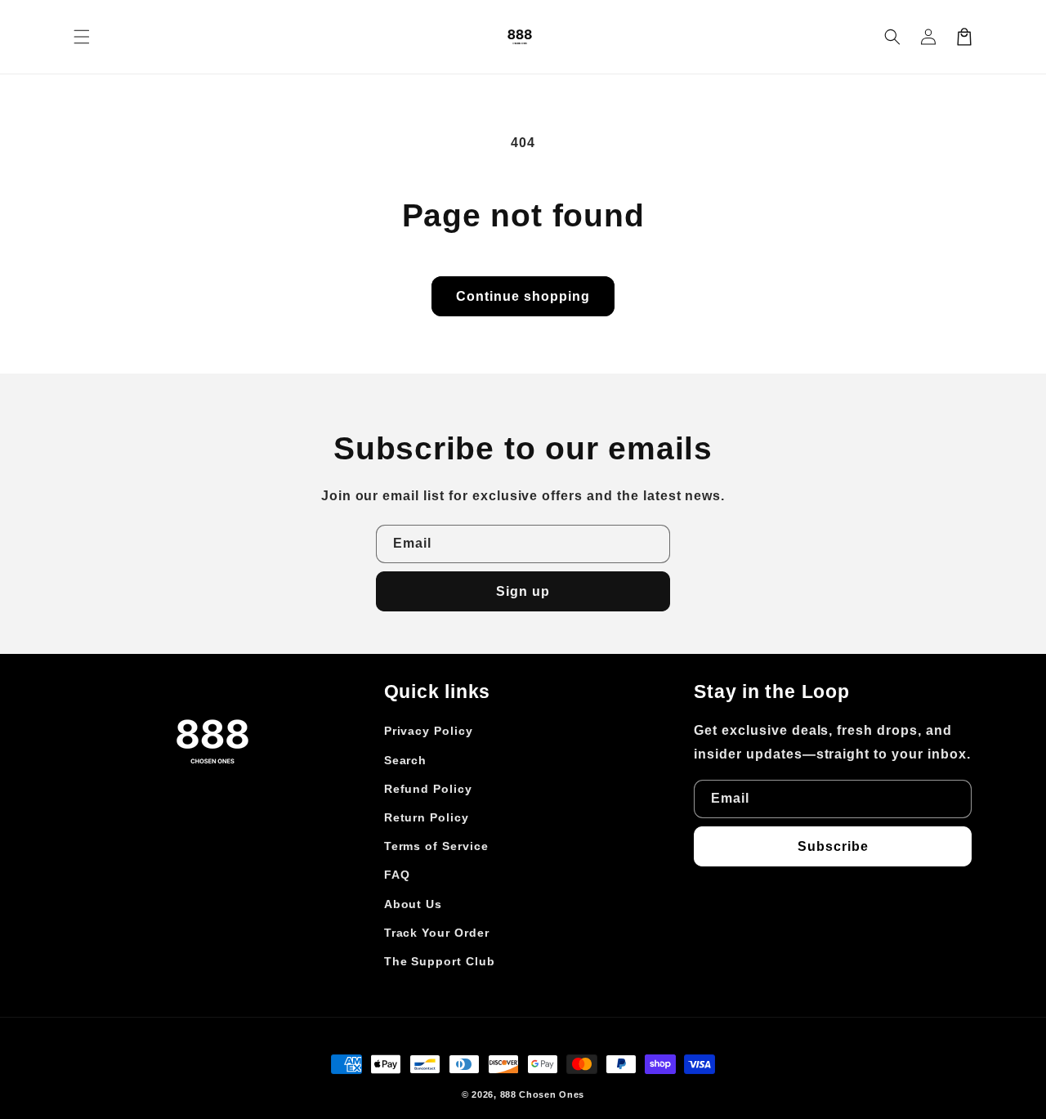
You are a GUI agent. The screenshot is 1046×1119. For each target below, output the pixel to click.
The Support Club (439, 961)
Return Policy (426, 817)
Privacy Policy (428, 730)
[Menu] (82, 37)
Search (405, 760)
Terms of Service (436, 846)
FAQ (397, 874)
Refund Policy (428, 788)
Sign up (523, 591)
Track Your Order (436, 932)
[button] (892, 37)
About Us (413, 904)
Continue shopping (523, 296)
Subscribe (833, 846)
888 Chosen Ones (542, 1094)
